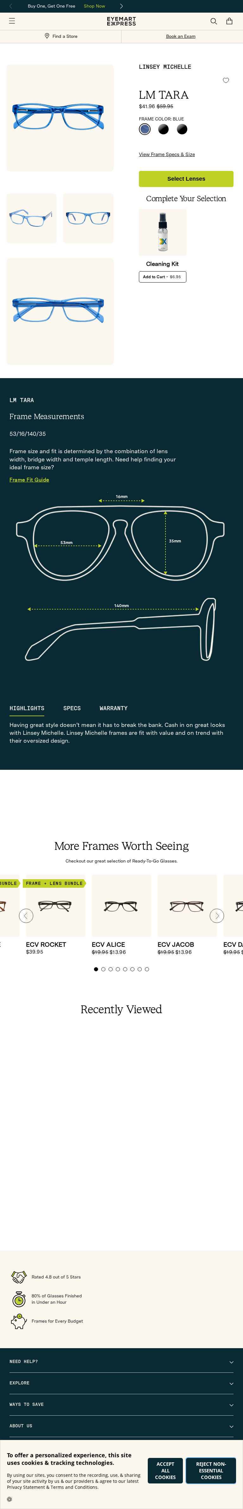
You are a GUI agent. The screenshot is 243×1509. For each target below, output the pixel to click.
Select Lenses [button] (186, 179)
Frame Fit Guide (29, 480)
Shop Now (94, 6)
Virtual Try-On (66, 86)
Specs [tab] (72, 708)
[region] (66, 5)
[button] (12, 21)
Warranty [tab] (114, 708)
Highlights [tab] (26, 708)
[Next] (122, 6)
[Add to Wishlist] (226, 80)
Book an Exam (181, 36)
